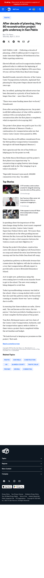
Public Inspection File (8, 498)
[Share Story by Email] (23, 41)
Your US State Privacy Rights (10, 496)
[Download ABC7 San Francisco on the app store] (7, 486)
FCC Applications (21, 498)
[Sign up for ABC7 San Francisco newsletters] (19, 481)
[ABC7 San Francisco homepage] (8, 9)
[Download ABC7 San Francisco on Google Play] (18, 486)
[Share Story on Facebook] (4, 41)
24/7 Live (16, 9)
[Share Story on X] (9, 41)
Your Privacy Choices (17, 494)
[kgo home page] (5, 451)
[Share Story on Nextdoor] (18, 41)
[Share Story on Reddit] (13, 41)
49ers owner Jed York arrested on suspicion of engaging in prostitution (21, 3)
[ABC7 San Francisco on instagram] (14, 481)
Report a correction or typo (11, 344)
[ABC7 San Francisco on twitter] (9, 481)
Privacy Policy (6, 494)
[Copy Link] (28, 41)
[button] (3, 9)
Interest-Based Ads (34, 496)
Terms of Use (23, 496)
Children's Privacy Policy (32, 494)
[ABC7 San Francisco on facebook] (4, 481)
